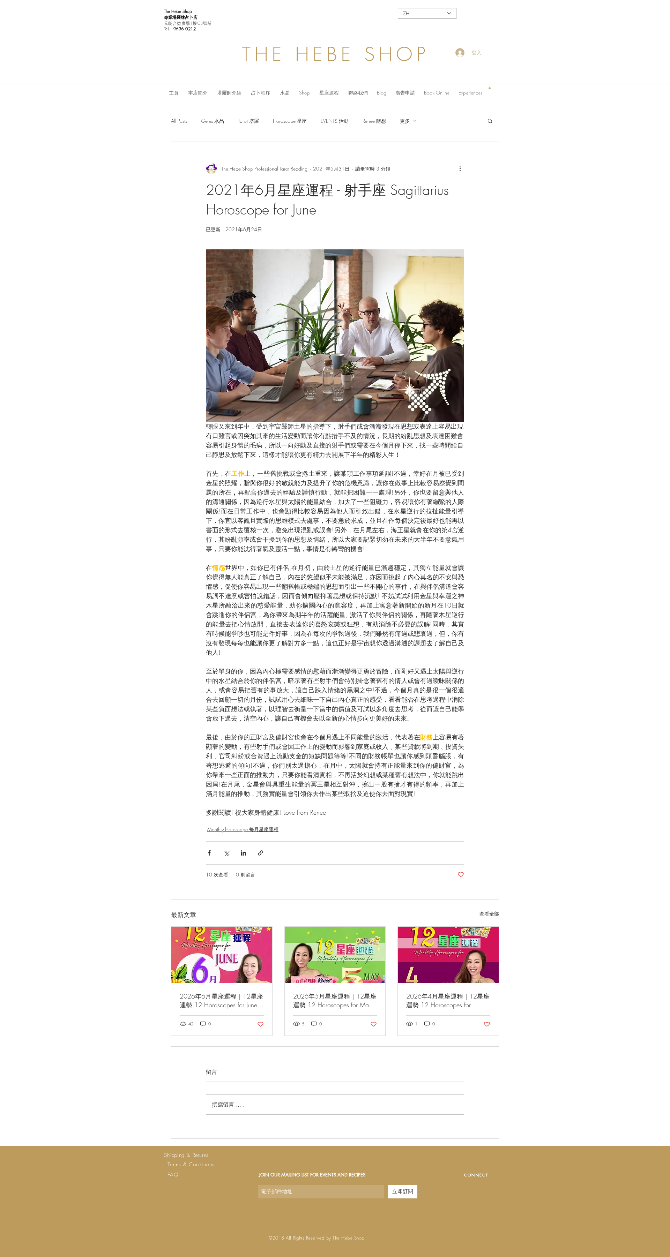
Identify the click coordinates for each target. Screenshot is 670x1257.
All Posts (179, 121)
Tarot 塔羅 (248, 121)
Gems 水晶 (212, 121)
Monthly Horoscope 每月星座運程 (242, 829)
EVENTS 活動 (335, 121)
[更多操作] (460, 168)
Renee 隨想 (374, 121)
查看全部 (489, 913)
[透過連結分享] (260, 853)
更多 (405, 121)
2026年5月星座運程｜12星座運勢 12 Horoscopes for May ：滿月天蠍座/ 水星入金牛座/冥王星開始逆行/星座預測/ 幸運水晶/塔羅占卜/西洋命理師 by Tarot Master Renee (335, 1000)
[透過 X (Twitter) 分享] (226, 853)
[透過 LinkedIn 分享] (243, 853)
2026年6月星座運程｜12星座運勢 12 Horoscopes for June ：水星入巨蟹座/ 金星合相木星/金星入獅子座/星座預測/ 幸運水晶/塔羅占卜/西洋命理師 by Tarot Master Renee (221, 1000)
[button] (490, 87)
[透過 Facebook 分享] (209, 853)
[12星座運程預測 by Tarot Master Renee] (221, 955)
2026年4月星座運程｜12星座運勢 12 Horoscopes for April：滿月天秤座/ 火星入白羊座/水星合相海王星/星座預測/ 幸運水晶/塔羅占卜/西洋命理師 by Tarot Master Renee (448, 1000)
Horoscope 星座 (290, 121)
